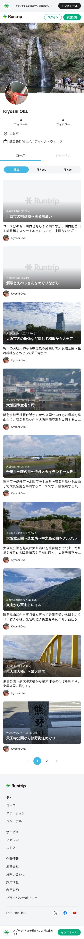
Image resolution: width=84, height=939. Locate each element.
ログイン (52, 17)
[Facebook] (65, 913)
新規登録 (72, 17)
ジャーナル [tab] (63, 155)
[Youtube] (74, 913)
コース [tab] (20, 155)
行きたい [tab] (42, 169)
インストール (69, 5)
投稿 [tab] (16, 169)
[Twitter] (56, 913)
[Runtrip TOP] (12, 17)
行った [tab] (67, 169)
